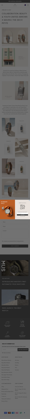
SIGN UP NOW (22, 214)
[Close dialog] (29, 200)
